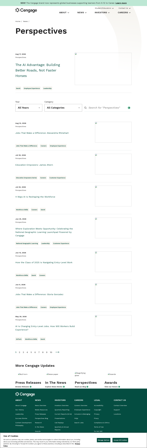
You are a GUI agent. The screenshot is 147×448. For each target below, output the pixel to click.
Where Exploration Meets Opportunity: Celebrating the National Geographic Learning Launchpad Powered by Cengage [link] (44, 232)
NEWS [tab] (80, 12)
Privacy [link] (96, 414)
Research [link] (38, 422)
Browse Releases (22, 387)
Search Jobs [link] (79, 422)
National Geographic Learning (27, 243)
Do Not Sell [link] (98, 431)
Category (48, 102)
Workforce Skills (22, 210)
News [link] (25, 21)
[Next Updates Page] (57, 352)
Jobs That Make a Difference (26, 146)
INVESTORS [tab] (101, 12)
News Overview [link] (40, 405)
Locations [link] (117, 414)
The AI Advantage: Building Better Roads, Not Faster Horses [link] (37, 70)
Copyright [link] (97, 410)
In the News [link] (39, 427)
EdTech (19, 339)
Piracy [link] (96, 418)
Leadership (47, 88)
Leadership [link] (19, 414)
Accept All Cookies (120, 440)
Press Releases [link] (40, 414)
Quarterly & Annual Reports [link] (62, 428)
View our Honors (111, 387)
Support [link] (117, 410)
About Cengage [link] (20, 405)
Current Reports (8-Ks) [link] (63, 414)
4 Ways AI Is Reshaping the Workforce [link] (35, 196)
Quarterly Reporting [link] (62, 410)
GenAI (18, 88)
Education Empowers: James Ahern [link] (34, 165)
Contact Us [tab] (123, 8)
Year (17, 102)
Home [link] (17, 21)
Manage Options (103, 440)
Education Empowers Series (26, 178)
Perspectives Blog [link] (41, 418)
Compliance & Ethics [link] (101, 422)
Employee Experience (32, 88)
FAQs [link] (76, 418)
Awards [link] (37, 431)
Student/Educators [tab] (103, 8)
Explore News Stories (53, 387)
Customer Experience (57, 178)
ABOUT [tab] (63, 12)
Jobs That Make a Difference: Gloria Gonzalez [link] (39, 294)
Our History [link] (19, 410)
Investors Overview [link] (62, 405)
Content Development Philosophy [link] (23, 424)
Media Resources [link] (41, 410)
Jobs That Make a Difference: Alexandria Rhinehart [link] (42, 133)
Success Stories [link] (21, 418)
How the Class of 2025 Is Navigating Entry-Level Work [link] (43, 262)
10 (51, 352)
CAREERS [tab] (123, 12)
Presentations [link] (60, 418)
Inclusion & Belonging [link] (82, 414)
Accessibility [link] (98, 405)
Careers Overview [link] (80, 405)
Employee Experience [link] (82, 410)
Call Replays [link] (59, 422)
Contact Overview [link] (120, 405)
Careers (43, 146)
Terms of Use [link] (99, 427)
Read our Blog (80, 387)
